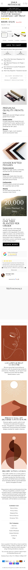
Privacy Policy (14, 510)
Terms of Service (14, 515)
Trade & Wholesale (14, 530)
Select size (5, 24)
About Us (14, 525)
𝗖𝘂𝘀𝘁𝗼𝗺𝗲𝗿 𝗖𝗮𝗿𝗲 (14, 505)
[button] (5, 18)
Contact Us (14, 535)
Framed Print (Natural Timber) (23, 35)
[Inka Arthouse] (5, 254)
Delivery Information (14, 75)
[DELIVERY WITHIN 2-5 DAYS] (14, 451)
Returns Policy (14, 508)
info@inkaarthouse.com (14, 553)
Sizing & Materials (14, 533)
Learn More (11, 244)
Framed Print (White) (11, 35)
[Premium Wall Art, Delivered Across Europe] (14, 398)
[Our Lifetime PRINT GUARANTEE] (14, 343)
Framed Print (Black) (17, 35)
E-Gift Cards (14, 528)
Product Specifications (13, 80)
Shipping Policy (14, 513)
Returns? (14, 78)
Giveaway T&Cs (14, 518)
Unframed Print (4, 35)
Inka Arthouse (14, 3)
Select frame (6, 31)
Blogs (14, 538)
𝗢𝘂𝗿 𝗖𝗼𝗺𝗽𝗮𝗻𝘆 (14, 523)
